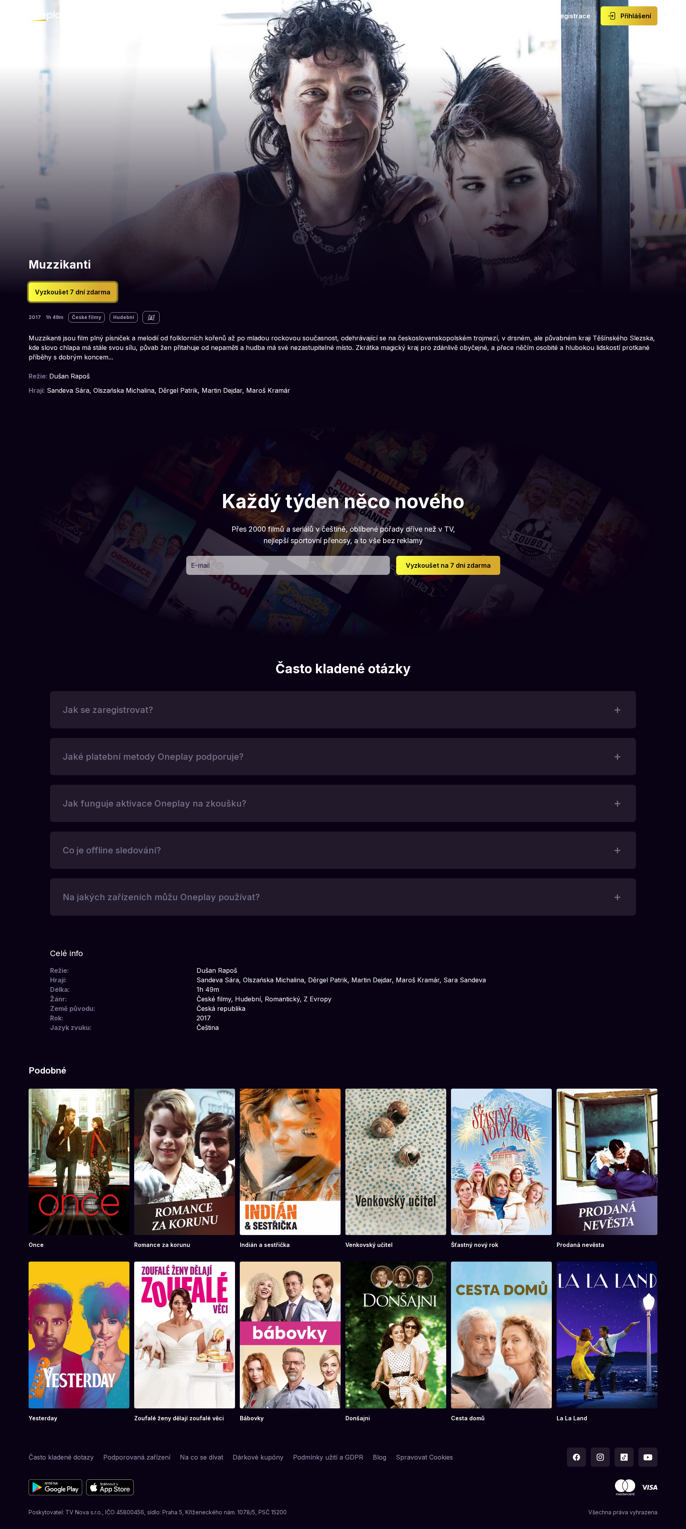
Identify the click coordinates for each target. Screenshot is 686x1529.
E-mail (200, 565)
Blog (379, 1457)
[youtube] (647, 1457)
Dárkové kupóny (258, 1457)
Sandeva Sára (68, 390)
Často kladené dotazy (61, 1457)
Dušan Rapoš (69, 376)
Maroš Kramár (268, 390)
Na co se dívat (201, 1457)
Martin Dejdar (222, 390)
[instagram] (600, 1457)
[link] (79, 1169)
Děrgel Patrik (178, 390)
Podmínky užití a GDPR (328, 1457)
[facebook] (576, 1457)
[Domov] (48, 16)
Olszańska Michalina (123, 390)
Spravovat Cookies (424, 1457)
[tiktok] (624, 1457)
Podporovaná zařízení (136, 1457)
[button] (448, 565)
